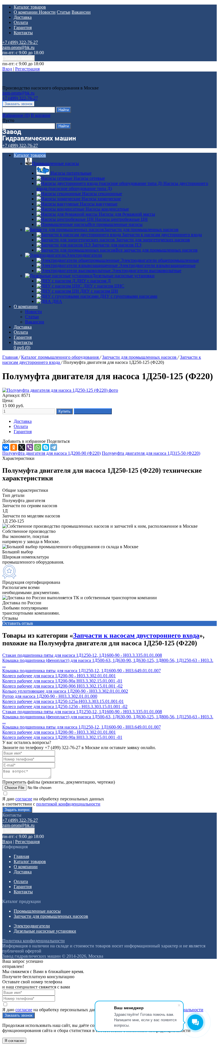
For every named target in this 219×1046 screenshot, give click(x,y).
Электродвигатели (84, 255)
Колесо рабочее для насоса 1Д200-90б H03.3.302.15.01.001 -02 (62, 686)
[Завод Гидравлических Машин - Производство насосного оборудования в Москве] (39, 82)
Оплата (21, 22)
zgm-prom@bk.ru (18, 47)
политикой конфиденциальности (68, 804)
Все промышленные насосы (115, 224)
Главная (10, 357)
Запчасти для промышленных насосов (141, 229)
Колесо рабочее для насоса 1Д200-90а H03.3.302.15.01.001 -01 (62, 680)
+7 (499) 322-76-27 (20, 42)
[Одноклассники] (13, 447)
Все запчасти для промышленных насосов (156, 250)
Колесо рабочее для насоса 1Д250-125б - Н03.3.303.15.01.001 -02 (64, 706)
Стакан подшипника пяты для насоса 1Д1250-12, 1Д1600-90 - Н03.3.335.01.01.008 (82, 655)
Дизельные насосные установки (123, 275)
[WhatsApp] (37, 447)
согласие (23, 798)
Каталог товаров (30, 7)
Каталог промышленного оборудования (60, 357)
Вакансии (81, 12)
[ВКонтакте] (5, 447)
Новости (47, 12)
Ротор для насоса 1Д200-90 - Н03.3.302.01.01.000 (49, 696)
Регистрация (27, 68)
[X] (21, 447)
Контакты (23, 32)
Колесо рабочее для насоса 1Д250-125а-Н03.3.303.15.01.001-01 (63, 701)
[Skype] (45, 447)
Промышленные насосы (55, 163)
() (16, 115)
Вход (7, 68)
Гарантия (23, 27)
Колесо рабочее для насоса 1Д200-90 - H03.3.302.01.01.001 (59, 675)
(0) (22, 347)
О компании (26, 12)
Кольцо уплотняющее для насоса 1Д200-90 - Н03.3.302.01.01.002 (65, 691)
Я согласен (14, 1041)
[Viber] (29, 447)
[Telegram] (53, 447)
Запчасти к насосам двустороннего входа (136, 635)
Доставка (23, 17)
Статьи (63, 12)
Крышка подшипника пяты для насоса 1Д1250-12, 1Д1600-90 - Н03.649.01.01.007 (81, 670)
